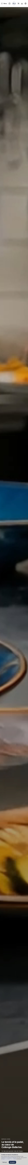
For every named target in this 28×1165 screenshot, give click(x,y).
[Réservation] (9, 3)
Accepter (12, 1162)
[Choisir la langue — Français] (25, 3)
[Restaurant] (18, 3)
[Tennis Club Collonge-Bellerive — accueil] (14, 3)
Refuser (5, 1162)
